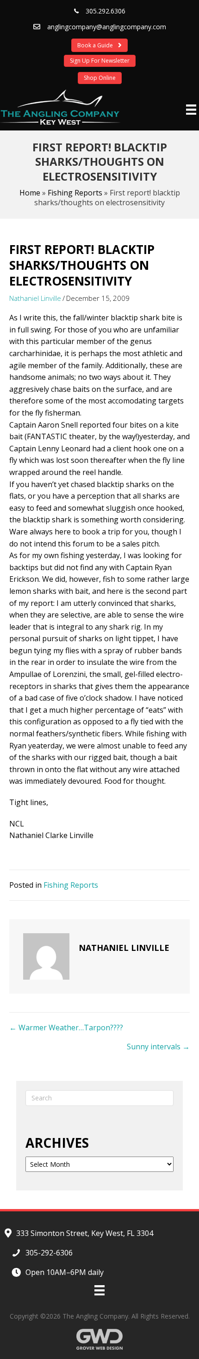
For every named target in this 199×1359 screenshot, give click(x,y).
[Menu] (191, 109)
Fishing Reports (75, 193)
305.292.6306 (105, 11)
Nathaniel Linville (35, 298)
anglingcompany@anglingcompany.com (106, 26)
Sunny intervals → (158, 1046)
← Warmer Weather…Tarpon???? (66, 1027)
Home (29, 193)
